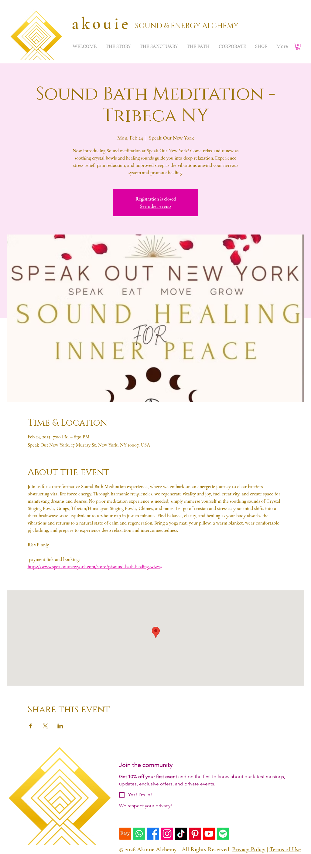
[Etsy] (125, 834)
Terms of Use (285, 849)
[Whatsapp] (139, 834)
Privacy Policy (248, 849)
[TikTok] (181, 834)
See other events (155, 206)
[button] (298, 46)
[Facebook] (153, 834)
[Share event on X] (45, 726)
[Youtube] (209, 834)
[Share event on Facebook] (30, 726)
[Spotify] (223, 834)
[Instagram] (167, 834)
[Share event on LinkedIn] (60, 726)
